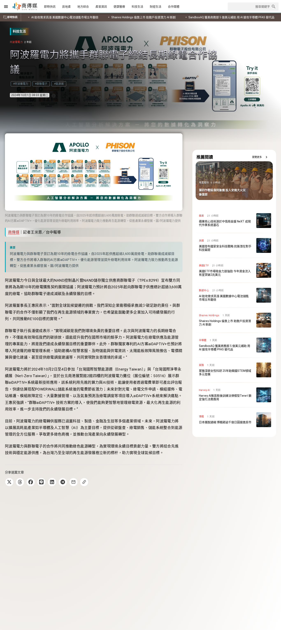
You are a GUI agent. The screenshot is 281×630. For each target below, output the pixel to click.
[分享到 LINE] (41, 482)
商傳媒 (13, 232)
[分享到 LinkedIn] (52, 482)
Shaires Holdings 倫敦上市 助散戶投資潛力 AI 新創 (71, 17)
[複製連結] (84, 482)
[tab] (50, 7)
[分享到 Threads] (20, 482)
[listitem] (234, 220)
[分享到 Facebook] (30, 482)
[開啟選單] (5, 6)
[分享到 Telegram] (62, 482)
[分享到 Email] (73, 482)
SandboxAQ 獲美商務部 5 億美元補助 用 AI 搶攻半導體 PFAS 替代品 (159, 17)
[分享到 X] (9, 482)
